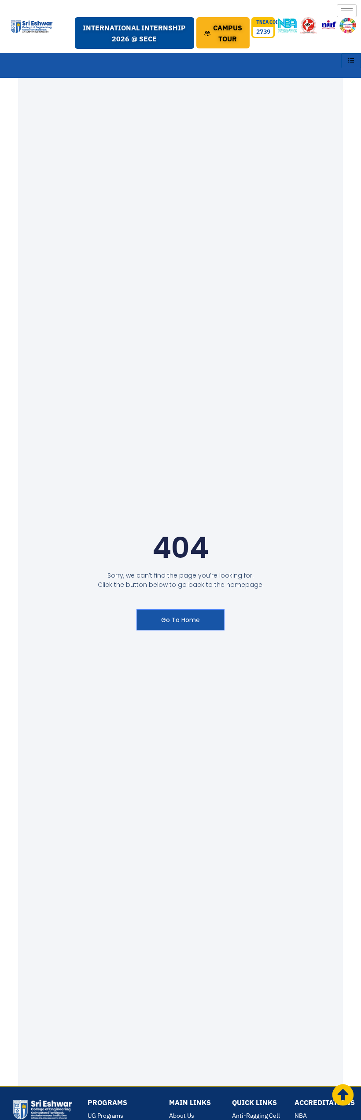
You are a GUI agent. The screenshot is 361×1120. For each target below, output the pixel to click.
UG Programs (105, 1116)
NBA (301, 1116)
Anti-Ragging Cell (256, 1116)
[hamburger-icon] (347, 10)
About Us (181, 1116)
